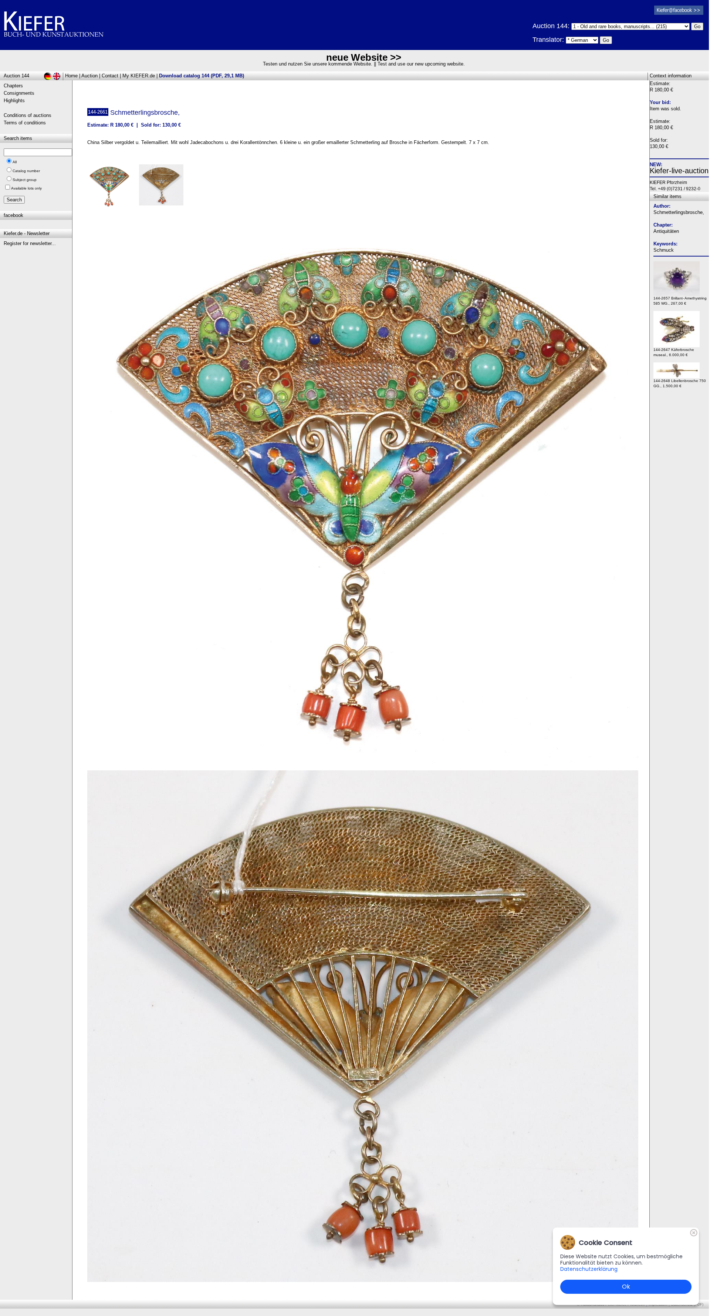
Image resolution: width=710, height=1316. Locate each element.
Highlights (14, 100)
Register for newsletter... (30, 243)
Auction (89, 75)
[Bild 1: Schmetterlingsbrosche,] (112, 189)
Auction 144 (16, 75)
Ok (626, 1286)
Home (71, 75)
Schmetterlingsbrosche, (678, 212)
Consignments (19, 93)
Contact (110, 75)
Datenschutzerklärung (589, 1269)
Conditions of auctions (27, 115)
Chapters (13, 85)
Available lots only (26, 188)
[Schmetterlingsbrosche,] (362, 764)
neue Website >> (363, 57)
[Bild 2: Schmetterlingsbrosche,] (164, 187)
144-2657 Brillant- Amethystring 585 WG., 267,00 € (680, 300)
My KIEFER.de (138, 75)
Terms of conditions (25, 122)
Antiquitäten (666, 231)
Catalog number (26, 171)
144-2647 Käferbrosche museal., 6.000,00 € (673, 352)
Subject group (25, 180)
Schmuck (663, 250)
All (15, 162)
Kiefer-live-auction (679, 171)
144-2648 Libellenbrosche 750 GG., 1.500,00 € (679, 383)
